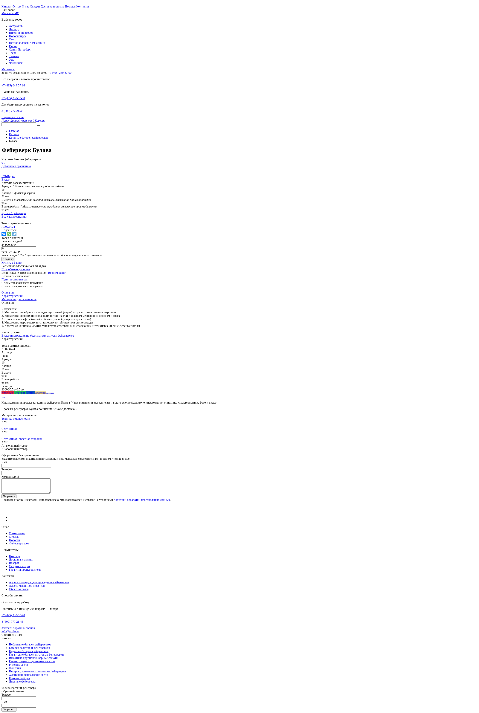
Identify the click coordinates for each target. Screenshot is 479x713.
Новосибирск (17, 36)
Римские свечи (18, 664)
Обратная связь (18, 589)
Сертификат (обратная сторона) (21, 438)
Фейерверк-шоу (19, 543)
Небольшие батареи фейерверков (30, 644)
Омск (12, 39)
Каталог (6, 6)
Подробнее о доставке (15, 269)
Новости (14, 540)
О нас (25, 6)
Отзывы (14, 536)
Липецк (14, 29)
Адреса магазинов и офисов (27, 585)
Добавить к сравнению (16, 166)
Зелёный (20, 392)
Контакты (82, 6)
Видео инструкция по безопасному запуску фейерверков (37, 335)
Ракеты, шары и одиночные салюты (32, 661)
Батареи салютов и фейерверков (29, 647)
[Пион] (3, 396)
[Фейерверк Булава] (1, 172)
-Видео (8, 176)
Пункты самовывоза (14, 279)
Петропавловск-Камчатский (27, 42)
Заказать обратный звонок (18, 628)
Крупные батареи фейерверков (28, 651)
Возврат (14, 562)
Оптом (17, 6)
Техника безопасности (15, 418)
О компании (17, 533)
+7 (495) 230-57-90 (13, 98)
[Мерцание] (2, 396)
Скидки (35, 6)
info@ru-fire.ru (10, 631)
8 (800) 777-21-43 (12, 110)
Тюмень (14, 56)
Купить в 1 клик (11, 262)
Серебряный (50, 393)
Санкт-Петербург (20, 49)
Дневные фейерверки (22, 681)
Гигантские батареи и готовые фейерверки (36, 654)
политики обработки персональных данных (142, 499)
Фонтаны (15, 668)
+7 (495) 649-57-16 (13, 85)
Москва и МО (10, 13)
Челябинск (16, 63)
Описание (7, 292)
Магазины (8, 69)
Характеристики (12, 295)
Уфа (11, 59)
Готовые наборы (19, 678)
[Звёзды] (1, 396)
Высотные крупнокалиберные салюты (33, 657)
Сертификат (9, 428)
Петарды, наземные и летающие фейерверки (37, 671)
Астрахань (15, 26)
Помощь (70, 6)
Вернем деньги (57, 272)
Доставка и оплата (52, 6)
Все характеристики (14, 216)
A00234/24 (8, 226)
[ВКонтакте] (3, 234)
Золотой (40, 392)
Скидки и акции (19, 566)
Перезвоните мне (12, 117)
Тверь (12, 52)
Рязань (13, 46)
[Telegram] (14, 234)
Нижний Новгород (21, 32)
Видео (5, 179)
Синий (30, 392)
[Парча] (4, 396)
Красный (7, 392)
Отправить (9, 496)
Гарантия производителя (25, 569)
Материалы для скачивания (18, 299)
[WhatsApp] (9, 234)
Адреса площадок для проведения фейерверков (39, 582)
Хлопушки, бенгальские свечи (28, 674)
